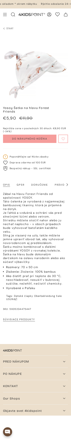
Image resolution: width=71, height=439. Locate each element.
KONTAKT (10, 386)
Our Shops (11, 398)
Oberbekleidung (44, 296)
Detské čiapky (23, 296)
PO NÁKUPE (12, 374)
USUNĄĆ (11, 299)
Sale (59, 296)
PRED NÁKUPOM (16, 361)
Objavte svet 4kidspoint (22, 411)
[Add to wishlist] (63, 139)
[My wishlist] (57, 14)
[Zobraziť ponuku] (5, 14)
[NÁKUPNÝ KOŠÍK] (66, 14)
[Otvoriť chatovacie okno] (7, 431)
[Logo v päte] (12, 350)
